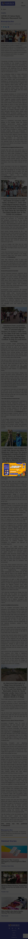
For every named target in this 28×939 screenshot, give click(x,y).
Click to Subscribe (14, 473)
